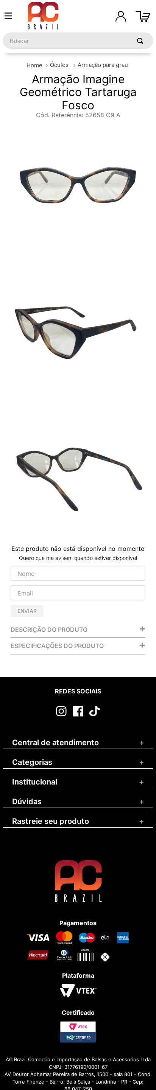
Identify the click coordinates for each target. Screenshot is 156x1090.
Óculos (59, 64)
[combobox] (78, 41)
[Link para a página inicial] (34, 65)
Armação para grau (103, 64)
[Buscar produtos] (141, 40)
